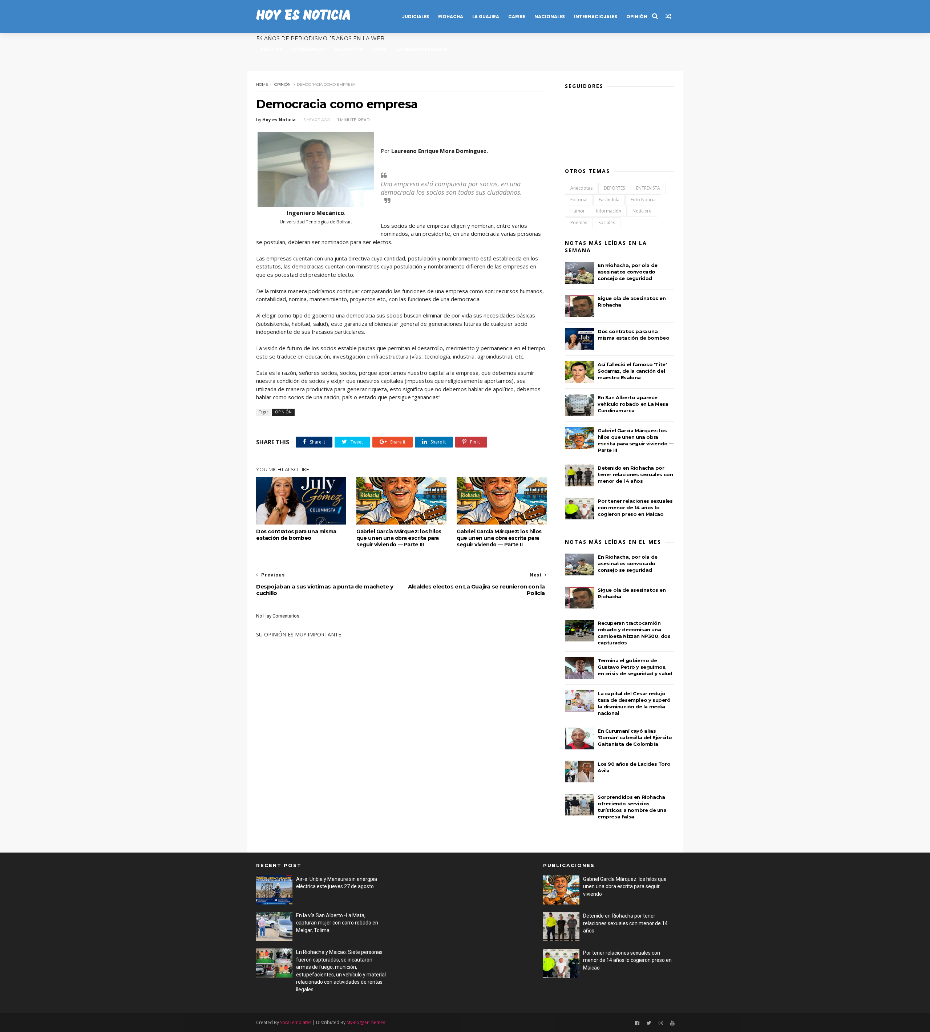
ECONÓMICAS (308, 49)
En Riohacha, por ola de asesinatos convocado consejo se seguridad (628, 271)
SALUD (380, 49)
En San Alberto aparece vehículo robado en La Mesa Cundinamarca (633, 403)
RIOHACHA (450, 16)
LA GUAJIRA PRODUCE (422, 49)
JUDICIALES (415, 16)
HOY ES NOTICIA (303, 16)
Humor (577, 211)
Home (262, 84)
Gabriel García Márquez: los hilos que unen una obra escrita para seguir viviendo (625, 886)
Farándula (609, 200)
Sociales (606, 222)
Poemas (578, 222)
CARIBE (516, 16)
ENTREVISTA (648, 188)
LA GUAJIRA (485, 16)
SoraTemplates (295, 1022)
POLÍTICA (271, 49)
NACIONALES (549, 16)
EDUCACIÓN (348, 49)
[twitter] (649, 1023)
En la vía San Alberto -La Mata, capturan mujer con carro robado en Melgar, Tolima (337, 922)
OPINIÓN (636, 16)
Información (608, 211)
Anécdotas (581, 188)
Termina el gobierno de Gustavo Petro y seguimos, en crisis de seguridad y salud (635, 666)
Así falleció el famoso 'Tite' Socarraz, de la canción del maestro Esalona (632, 370)
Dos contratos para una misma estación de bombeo (296, 534)
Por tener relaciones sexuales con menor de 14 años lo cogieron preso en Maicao (635, 507)
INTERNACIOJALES (595, 16)
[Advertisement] (461, 912)
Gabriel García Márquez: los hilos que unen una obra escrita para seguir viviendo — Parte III (398, 538)
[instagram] (661, 1023)
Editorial (578, 200)
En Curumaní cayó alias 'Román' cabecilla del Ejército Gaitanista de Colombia (635, 737)
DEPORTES (614, 188)
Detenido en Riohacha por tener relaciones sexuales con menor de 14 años (635, 474)
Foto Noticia (643, 200)
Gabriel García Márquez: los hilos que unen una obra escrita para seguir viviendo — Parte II (499, 538)
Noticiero (642, 211)
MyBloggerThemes (366, 1022)
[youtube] (672, 1023)
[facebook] (637, 1023)
